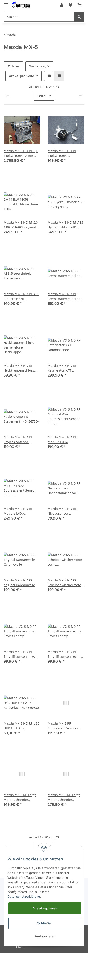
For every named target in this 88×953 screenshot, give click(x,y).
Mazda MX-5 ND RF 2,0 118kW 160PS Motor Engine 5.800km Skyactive (21, 153)
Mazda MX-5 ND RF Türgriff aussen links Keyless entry (19, 654)
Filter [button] (14, 66)
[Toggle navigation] (6, 3)
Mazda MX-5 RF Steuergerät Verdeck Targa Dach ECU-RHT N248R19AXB (63, 725)
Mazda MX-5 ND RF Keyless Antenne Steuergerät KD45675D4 (22, 439)
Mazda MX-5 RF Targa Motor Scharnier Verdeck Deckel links (20, 797)
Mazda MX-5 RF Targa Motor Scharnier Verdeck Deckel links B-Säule (65, 797)
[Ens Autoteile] (21, 5)
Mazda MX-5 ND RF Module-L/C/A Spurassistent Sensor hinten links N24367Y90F (64, 439)
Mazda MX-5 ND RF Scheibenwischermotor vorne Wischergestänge (65, 582)
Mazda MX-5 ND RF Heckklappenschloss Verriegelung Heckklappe (19, 368)
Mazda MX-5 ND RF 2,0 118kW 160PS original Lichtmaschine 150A (21, 225)
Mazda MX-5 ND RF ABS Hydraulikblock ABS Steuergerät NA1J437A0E (65, 225)
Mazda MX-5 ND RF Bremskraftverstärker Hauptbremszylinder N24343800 (64, 296)
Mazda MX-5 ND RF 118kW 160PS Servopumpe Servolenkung (62, 153)
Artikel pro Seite (21, 76)
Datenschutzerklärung (23, 896)
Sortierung (37, 66)
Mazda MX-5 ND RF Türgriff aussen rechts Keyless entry (64, 654)
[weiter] (80, 96)
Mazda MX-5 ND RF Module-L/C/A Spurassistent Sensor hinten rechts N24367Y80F (20, 511)
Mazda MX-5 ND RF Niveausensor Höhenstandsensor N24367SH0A (62, 511)
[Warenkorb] (79, 4)
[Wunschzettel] (70, 4)
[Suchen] (79, 17)
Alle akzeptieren (44, 908)
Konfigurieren (45, 936)
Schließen (45, 923)
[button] (61, 4)
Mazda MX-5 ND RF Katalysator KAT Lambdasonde (62, 368)
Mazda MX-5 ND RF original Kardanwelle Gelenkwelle (19, 582)
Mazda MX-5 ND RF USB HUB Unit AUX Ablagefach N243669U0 (21, 725)
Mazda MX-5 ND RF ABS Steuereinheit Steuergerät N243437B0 (21, 296)
